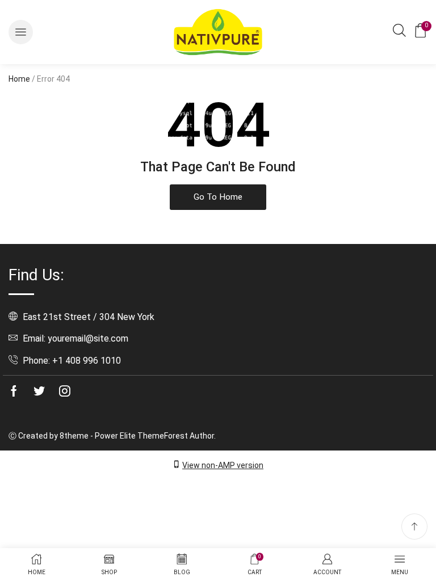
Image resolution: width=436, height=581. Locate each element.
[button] (21, 32)
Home (19, 78)
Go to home (218, 197)
